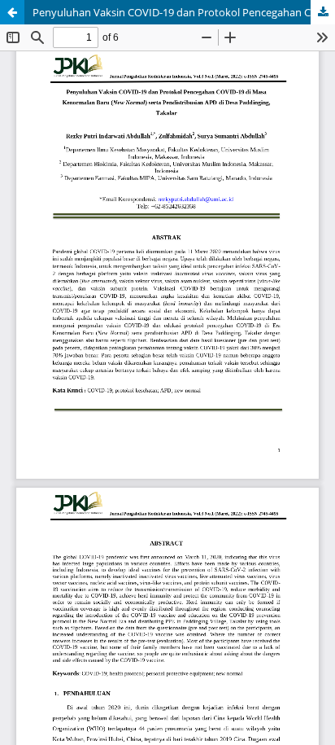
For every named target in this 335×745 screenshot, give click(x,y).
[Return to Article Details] (12, 12)
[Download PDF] (323, 12)
